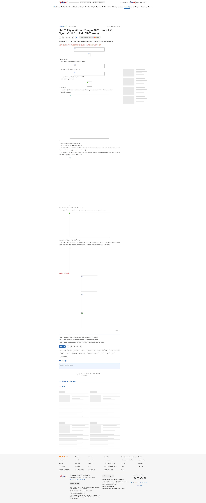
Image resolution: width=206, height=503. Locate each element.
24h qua (140, 466)
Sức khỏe (120, 6)
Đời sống (114, 6)
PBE (113, 353)
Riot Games (64, 356)
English (123, 463)
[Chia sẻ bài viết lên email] (66, 37)
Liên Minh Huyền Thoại (78, 353)
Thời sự (63, 6)
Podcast (140, 463)
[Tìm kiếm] (146, 2)
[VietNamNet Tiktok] (141, 479)
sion (62, 353)
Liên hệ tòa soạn (74, 483)
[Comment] (76, 37)
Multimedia (141, 460)
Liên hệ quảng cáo (108, 476)
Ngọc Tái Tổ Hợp (102, 350)
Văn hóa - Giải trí (106, 6)
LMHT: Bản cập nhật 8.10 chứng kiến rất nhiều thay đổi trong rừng (79, 339)
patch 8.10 (76, 350)
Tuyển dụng (139, 485)
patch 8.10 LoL (91, 350)
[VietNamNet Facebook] (135, 479)
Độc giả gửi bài (143, 482)
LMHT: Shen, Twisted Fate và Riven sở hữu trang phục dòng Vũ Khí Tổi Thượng (82, 342)
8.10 (83, 350)
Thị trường (72, 26)
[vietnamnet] (63, 4)
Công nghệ (127, 6)
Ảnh (122, 469)
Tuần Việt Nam (124, 2)
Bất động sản (136, 6)
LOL (102, 353)
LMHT (107, 353)
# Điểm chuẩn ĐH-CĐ (98, 2)
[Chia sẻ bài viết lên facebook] (60, 37)
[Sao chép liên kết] (69, 37)
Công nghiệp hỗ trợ (109, 463)
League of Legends (93, 353)
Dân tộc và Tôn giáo (78, 6)
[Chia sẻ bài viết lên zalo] (63, 37)
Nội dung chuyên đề (126, 460)
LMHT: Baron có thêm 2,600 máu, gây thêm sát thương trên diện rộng (80, 337)
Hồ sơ (122, 466)
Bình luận (62, 346)
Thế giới (93, 6)
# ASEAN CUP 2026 (85, 2)
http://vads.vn (110, 486)
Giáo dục (87, 6)
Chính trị (58, 6)
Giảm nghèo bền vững (110, 466)
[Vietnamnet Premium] (63, 457)
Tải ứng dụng (134, 482)
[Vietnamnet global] (132, 3)
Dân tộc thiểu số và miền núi (129, 457)
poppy (67, 353)
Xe (131, 6)
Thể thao (98, 6)
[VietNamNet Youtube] (138, 479)
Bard (69, 350)
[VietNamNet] (54, 7)
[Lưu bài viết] (73, 37)
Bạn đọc (147, 6)
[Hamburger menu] (152, 7)
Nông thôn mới (108, 469)
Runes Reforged (114, 350)
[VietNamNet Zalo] (145, 479)
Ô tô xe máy (91, 463)
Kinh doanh (69, 6)
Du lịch (143, 6)
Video (139, 457)
